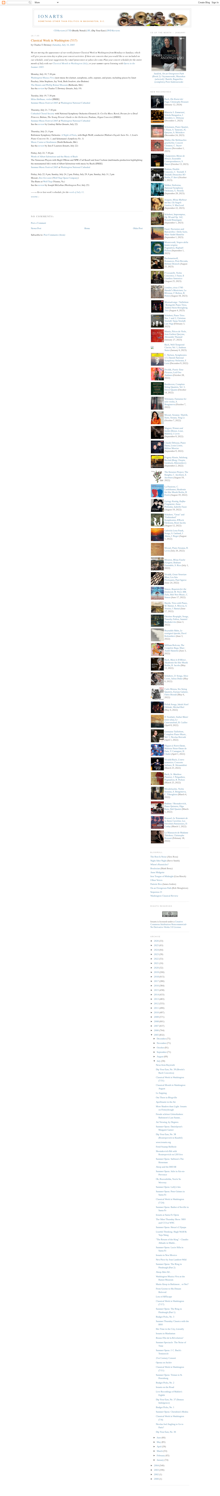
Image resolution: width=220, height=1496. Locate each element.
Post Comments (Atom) (54, 234)
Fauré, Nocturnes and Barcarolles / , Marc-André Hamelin (176, 232)
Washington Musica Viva (42, 77)
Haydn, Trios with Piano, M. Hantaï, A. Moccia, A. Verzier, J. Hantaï (176, 606)
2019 (156, 972)
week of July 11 (76, 192)
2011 (156, 1008)
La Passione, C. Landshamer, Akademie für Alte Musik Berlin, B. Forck (175, 490)
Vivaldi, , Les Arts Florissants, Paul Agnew (175, 577)
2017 (156, 981)
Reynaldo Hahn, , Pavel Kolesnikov (175, 633)
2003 (156, 1470)
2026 (156, 941)
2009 (156, 1017)
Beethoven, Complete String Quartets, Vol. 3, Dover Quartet (174, 387)
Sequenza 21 (156, 892)
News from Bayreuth (165, 1065)
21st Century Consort (166, 1358)
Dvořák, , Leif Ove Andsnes (173, 372)
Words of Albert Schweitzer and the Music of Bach (54, 156)
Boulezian (155, 868)
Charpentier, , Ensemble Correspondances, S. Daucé (174, 160)
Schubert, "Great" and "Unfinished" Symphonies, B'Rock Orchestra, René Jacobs (175, 518)
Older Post (138, 228)
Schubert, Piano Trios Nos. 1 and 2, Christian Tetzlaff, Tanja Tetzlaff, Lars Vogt (175, 319)
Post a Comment (38, 222)
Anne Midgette (157, 872)
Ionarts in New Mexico (166, 1255)
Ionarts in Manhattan (165, 1333)
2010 (156, 1012)
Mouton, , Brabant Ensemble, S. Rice (174, 563)
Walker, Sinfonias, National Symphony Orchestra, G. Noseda (174, 188)
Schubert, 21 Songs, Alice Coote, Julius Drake (176, 677)
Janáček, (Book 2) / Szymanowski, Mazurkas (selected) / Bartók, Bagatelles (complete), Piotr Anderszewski (168, 77)
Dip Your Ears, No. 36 (166, 1432)
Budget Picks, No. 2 (165, 1382)
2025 (156, 945)
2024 (156, 950)
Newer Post (36, 228)
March (160, 1451)
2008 (156, 1021)
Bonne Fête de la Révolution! (169, 1338)
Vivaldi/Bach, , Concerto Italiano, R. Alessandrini (175, 762)
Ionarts (50, 16)
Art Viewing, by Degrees (167, 1122)
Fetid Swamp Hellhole (166, 1146)
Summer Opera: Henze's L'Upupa (171, 1227)
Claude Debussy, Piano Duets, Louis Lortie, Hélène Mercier (175, 445)
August (160, 1056)
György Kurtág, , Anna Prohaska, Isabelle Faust (175, 504)
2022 (156, 958)
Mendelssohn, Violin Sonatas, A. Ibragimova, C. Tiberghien (175, 792)
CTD (69, 30)
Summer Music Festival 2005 (44, 102)
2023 (156, 954)
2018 (156, 976)
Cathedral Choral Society (42, 113)
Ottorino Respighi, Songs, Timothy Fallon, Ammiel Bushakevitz (176, 619)
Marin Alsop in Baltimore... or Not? (172, 1284)
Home (87, 228)
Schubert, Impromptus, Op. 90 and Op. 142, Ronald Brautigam (174, 217)
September (162, 1052)
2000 (156, 1479)
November (162, 1043)
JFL (89, 30)
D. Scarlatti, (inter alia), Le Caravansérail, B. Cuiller (176, 720)
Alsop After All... (163, 1272)
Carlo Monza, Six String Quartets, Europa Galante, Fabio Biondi (176, 692)
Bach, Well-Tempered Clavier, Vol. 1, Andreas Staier (175, 347)
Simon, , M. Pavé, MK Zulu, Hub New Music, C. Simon (176, 593)
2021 (156, 963)
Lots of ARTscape (164, 1296)
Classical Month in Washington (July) (70, 63)
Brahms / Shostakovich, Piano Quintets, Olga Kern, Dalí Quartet (175, 806)
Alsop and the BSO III (166, 1167)
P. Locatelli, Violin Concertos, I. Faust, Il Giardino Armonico (174, 276)
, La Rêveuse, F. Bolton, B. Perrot (175, 291)
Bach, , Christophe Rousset (176, 100)
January (160, 1460)
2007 (156, 1026)
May (159, 1442)
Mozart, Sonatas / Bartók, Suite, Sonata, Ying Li (176, 416)
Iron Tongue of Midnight (162, 876)
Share (34, 197)
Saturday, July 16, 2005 (64, 44)
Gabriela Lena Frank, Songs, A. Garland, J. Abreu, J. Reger (174, 533)
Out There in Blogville (166, 1097)
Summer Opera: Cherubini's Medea (172, 1411)
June (159, 1437)
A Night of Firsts (69, 134)
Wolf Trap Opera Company (65, 177)
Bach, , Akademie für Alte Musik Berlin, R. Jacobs (176, 663)
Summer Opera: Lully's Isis (168, 1187)
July (159, 1061)
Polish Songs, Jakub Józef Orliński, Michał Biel (176, 705)
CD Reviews (59, 30)
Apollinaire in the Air (166, 1102)
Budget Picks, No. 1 (165, 1407)
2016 (156, 985)
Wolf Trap (47, 181)
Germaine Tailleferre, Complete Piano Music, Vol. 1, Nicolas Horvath (175, 734)
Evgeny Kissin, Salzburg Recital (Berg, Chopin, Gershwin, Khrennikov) (175, 460)
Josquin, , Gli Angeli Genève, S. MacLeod (175, 202)
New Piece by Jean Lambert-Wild (171, 1259)
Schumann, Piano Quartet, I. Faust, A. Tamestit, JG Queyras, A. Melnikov (176, 130)
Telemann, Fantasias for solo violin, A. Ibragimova (175, 402)
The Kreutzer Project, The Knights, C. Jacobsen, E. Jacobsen (176, 475)
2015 (156, 990)
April (159, 1446)
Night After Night (158, 860)
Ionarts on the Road (165, 1387)
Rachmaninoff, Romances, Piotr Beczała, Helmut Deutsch (176, 261)
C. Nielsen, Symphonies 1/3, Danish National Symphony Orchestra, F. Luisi (175, 359)
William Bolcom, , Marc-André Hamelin (174, 648)
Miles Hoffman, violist (41, 99)
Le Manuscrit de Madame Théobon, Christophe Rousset (176, 835)
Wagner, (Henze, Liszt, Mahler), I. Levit (173, 431)
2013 (156, 999)
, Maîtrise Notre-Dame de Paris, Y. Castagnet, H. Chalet (175, 749)
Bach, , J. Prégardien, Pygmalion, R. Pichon (174, 777)
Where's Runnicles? (159, 864)
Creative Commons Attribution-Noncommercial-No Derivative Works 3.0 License (168, 924)
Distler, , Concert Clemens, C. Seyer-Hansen (175, 144)
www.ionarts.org (163, 1142)
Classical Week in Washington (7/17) (54, 40)
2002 (156, 1474)
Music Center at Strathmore (43, 142)
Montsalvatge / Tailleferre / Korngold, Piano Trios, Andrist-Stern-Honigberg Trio (176, 306)
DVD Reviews (113, 30)
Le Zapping (161, 1093)
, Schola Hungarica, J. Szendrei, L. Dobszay (174, 115)
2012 (156, 1003)
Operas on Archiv (164, 1362)
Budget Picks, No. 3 (165, 1316)
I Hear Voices (156, 880)
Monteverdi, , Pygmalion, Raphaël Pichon (176, 246)
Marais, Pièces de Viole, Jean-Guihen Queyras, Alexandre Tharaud (175, 334)
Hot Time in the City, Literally (170, 1329)
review (41, 88)
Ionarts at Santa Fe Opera (167, 1215)
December (162, 1038)
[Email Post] (31, 203)
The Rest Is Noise (158, 856)
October (161, 1047)
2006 (156, 1030)
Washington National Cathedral (75, 102)
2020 (156, 967)
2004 (156, 1465)
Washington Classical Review (164, 895)
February (161, 1455)
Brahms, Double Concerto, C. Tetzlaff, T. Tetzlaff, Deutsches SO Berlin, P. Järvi (175, 173)
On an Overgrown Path (160, 888)
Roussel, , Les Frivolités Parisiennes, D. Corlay (176, 822)
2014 (156, 994)
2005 (156, 1035)
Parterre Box (156, 884)
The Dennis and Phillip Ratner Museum (49, 84)
